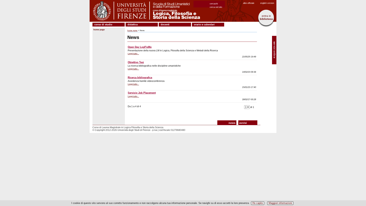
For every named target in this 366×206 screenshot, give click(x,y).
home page (132, 30)
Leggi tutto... (133, 53)
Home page (99, 29)
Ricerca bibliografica (140, 77)
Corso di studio (103, 24)
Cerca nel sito (216, 7)
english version (267, 3)
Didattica (133, 24)
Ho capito (257, 203)
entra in (266, 17)
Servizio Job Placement (142, 92)
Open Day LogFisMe (140, 47)
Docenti (165, 24)
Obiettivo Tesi (136, 62)
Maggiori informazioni (280, 203)
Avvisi (243, 122)
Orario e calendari (204, 24)
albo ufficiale (248, 3)
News (232, 122)
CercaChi (214, 3)
